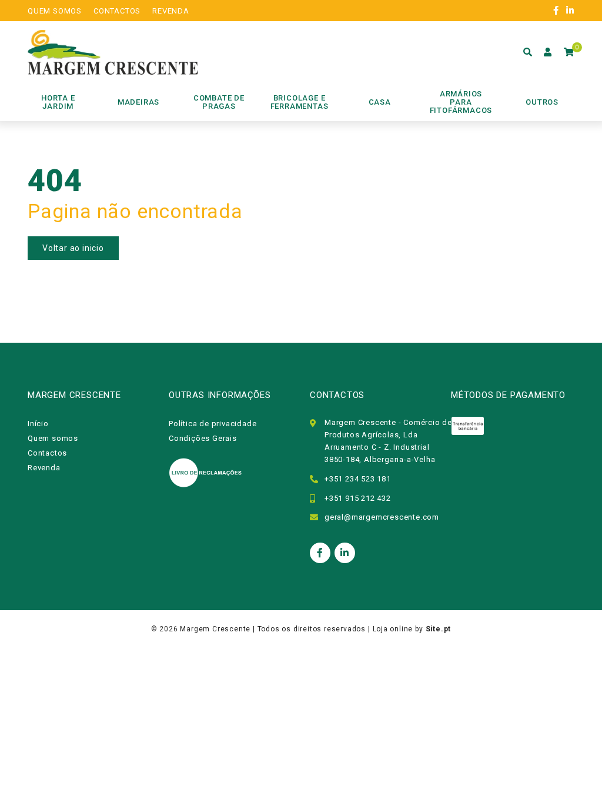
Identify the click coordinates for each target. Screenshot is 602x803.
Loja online (393, 629)
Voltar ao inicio (73, 248)
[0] (569, 52)
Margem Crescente (215, 629)
